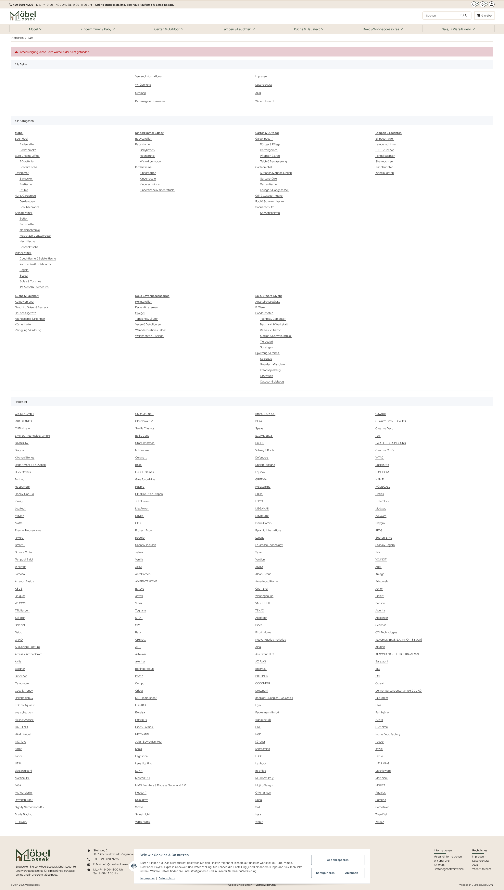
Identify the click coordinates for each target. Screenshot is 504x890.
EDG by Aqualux (24, 705)
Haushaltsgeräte (25, 313)
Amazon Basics (24, 581)
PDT (377, 435)
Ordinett (140, 639)
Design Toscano (265, 465)
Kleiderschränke (30, 230)
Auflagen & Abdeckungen (276, 173)
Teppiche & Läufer (146, 318)
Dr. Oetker (381, 698)
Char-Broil (261, 588)
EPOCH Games (144, 472)
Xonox (379, 588)
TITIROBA (21, 821)
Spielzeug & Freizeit (267, 353)
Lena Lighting (143, 763)
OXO (138, 523)
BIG (377, 669)
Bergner (20, 669)
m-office (260, 770)
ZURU (259, 567)
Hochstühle (147, 155)
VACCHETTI (262, 603)
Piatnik (379, 494)
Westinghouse (264, 596)
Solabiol (20, 625)
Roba (258, 800)
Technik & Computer (272, 318)
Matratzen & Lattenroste (35, 235)
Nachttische (27, 241)
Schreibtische (28, 167)
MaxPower (141, 508)
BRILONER (261, 676)
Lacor (18, 756)
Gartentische (268, 184)
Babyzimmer (143, 144)
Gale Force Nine (145, 479)
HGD (258, 734)
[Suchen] (465, 15)
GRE (258, 727)
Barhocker (26, 178)
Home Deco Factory (387, 734)
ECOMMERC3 (263, 435)
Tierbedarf (266, 341)
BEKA (258, 421)
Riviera (19, 537)
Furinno (19, 479)
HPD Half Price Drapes (149, 494)
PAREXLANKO (23, 421)
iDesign (19, 501)
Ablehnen (351, 872)
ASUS (18, 588)
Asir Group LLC (264, 654)
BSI (377, 676)
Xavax (139, 596)
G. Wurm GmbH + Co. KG (390, 421)
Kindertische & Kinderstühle (157, 190)
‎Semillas (380, 800)
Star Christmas (144, 443)
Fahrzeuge (266, 376)
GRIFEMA (261, 479)
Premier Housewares (28, 530)
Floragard (141, 719)
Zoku (138, 567)
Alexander (381, 618)
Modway (380, 508)
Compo (139, 683)
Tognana (140, 610)
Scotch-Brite (383, 537)
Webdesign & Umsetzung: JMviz (476, 884)
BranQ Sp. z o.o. (265, 414)
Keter (18, 749)
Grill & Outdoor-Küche (269, 195)
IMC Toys (20, 741)
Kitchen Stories (24, 457)
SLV (137, 625)
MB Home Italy (264, 778)
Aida (258, 647)
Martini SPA (22, 778)
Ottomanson (263, 792)
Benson (380, 603)
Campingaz (22, 683)
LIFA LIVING (382, 763)
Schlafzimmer (23, 213)
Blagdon (20, 450)
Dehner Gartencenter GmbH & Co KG (398, 690)
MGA (18, 785)
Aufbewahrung (24, 301)
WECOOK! (21, 603)
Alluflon (380, 647)
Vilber (138, 603)
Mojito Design (263, 785)
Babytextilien (143, 138)
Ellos (378, 705)
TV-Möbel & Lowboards (34, 287)
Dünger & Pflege (270, 144)
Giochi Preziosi (144, 727)
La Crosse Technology (269, 545)
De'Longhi (261, 690)
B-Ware (260, 307)
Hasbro (139, 486)
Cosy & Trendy (24, 690)
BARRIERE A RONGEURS (390, 443)
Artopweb (381, 581)
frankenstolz (263, 719)
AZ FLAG (260, 661)
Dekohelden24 (24, 698)
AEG (138, 647)
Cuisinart (141, 457)
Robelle (140, 537)
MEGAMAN (262, 508)
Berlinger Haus (144, 669)
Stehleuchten (384, 161)
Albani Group (263, 574)
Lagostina (141, 756)
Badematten (27, 144)
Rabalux (380, 792)
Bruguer (20, 596)
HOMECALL (382, 486)
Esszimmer (22, 173)
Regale (24, 270)
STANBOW (21, 443)
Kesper (379, 741)
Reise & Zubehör (270, 330)
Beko (138, 465)
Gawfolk (380, 414)
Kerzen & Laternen (146, 307)
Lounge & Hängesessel (274, 190)
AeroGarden (142, 574)
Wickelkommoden (151, 161)
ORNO (19, 639)
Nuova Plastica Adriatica (270, 639)
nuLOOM (380, 516)
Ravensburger (23, 800)
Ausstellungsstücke (267, 301)
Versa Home (142, 821)
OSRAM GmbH (144, 414)
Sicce (258, 625)
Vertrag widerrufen (266, 884)
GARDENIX (21, 727)
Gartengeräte (268, 150)
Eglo (258, 705)
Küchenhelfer (23, 324)
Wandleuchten (384, 173)
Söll (257, 807)
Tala (378, 552)
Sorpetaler (382, 807)
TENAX (259, 610)
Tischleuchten (384, 167)
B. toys (139, 588)
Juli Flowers (142, 501)
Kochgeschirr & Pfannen (30, 318)
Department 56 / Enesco (30, 465)
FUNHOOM (382, 472)
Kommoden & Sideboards (35, 264)
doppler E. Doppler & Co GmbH (274, 698)
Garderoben (27, 201)
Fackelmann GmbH (267, 712)
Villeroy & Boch (264, 450)
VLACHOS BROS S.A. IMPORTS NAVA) (398, 639)
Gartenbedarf (263, 138)
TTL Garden (22, 610)
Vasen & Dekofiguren (148, 324)
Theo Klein (381, 814)
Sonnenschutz (264, 207)
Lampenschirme (385, 144)
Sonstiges (266, 347)
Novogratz (262, 516)
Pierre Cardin (263, 523)
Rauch (139, 632)
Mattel (19, 523)
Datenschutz (167, 878)
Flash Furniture (24, 719)
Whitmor (20, 567)
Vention (260, 559)
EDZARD (140, 705)
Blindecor (21, 676)
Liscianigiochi (23, 770)
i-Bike (258, 494)
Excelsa (140, 712)
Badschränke (28, 150)
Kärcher (260, 741)
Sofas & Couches (30, 281)
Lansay (259, 537)
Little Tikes (382, 501)
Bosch (139, 676)
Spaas (259, 428)
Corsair (379, 683)
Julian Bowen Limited (148, 741)
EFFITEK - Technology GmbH (32, 435)
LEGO (258, 756)
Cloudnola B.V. (144, 421)
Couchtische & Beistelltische (38, 258)
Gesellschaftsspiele (272, 364)
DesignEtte (382, 465)
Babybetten (147, 150)
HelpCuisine (262, 486)
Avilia (18, 661)
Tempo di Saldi (24, 559)
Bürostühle (26, 161)
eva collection (23, 712)
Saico (18, 632)
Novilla (139, 516)
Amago (379, 574)
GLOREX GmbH (24, 414)
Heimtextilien (143, 301)
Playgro (380, 523)
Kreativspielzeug (270, 370)
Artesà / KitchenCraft (28, 654)
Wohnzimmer (23, 253)
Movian (19, 516)
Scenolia (380, 625)
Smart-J (20, 545)
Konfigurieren (325, 872)
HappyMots (22, 486)
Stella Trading (23, 814)
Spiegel (140, 313)
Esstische (26, 184)
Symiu (259, 552)
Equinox (260, 472)
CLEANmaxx (22, 428)
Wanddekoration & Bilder (150, 330)
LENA (18, 763)
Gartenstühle (268, 178)
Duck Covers (23, 472)
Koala (138, 749)
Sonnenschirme (270, 213)
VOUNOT (380, 559)
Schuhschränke (29, 207)
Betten (24, 218)
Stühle (24, 190)
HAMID (379, 479)
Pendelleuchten (385, 155)
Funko (379, 719)
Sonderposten (264, 313)
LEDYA (259, 501)
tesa (258, 814)
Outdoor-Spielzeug (272, 381)
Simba (139, 807)
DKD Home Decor (146, 698)
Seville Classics (144, 428)
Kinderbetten (148, 173)
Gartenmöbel (263, 167)
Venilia (139, 559)
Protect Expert (144, 530)
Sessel (24, 275)
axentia (140, 661)
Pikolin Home (263, 632)
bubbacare (142, 450)
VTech (259, 821)
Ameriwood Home (266, 581)
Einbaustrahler (384, 138)
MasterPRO (142, 778)
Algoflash (261, 618)
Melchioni (381, 778)
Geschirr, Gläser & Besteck (31, 307)
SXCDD (259, 443)
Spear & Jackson (145, 545)
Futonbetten (27, 224)
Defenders (261, 457)
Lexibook (260, 763)
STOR (138, 618)
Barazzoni (381, 661)
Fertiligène (382, 712)
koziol (379, 749)
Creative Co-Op (385, 450)
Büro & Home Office (27, 155)
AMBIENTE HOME (146, 581)
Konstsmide (262, 749)
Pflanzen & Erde (270, 155)
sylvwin (139, 552)
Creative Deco (384, 428)
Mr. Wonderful (23, 792)
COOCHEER (262, 683)
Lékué (379, 756)
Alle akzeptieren (338, 859)
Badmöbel (21, 138)
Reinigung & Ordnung (28, 330)
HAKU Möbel (23, 734)
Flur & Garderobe (25, 195)
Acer (378, 567)
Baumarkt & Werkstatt (274, 324)
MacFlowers (383, 770)
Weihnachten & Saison (149, 336)
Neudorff (140, 792)
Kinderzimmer (143, 167)
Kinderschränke (149, 184)
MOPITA (380, 785)
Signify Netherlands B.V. (30, 807)
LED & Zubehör (384, 150)
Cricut (139, 690)
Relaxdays (141, 800)
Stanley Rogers (385, 545)
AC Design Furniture (27, 647)
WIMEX (379, 821)
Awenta (380, 610)
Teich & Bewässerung (273, 161)
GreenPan (381, 727)
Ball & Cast (142, 435)
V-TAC (379, 457)
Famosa (20, 574)
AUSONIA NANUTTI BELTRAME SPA (397, 654)
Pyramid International (268, 530)
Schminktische (29, 247)
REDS (378, 530)
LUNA (138, 770)
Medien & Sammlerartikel (275, 336)
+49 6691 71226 (23, 4)
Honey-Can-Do (24, 494)
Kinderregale (148, 178)
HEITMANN (142, 734)
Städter (20, 618)
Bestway (260, 669)
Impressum (147, 878)
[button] (474, 4)
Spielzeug (266, 358)
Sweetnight (142, 814)
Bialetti (379, 596)
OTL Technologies (386, 632)
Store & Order (23, 552)
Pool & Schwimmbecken (270, 201)
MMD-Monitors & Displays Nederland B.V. (160, 785)
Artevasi (140, 654)
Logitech (20, 508)
